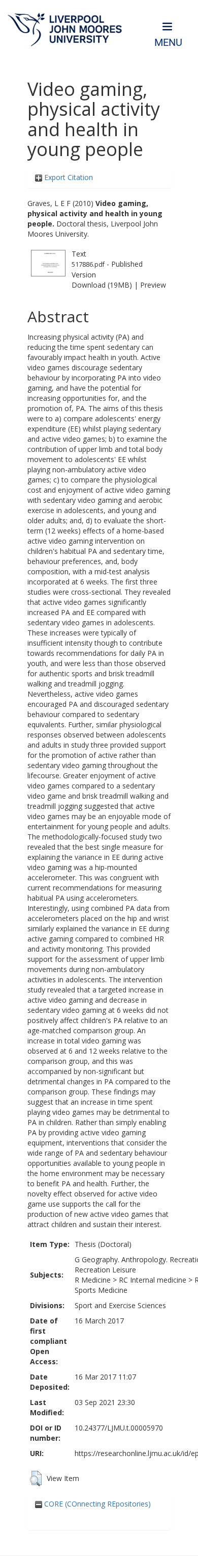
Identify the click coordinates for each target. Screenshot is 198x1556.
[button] (36, 1478)
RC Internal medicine (152, 1280)
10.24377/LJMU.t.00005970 (119, 1428)
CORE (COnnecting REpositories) (96, 1504)
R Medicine (93, 1280)
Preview (153, 285)
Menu (168, 42)
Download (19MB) (102, 285)
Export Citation (67, 177)
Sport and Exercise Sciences (120, 1305)
